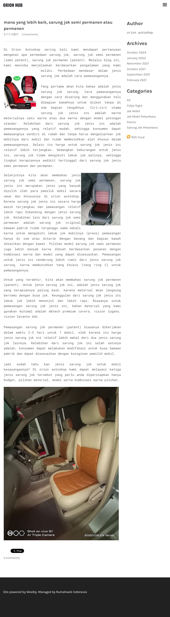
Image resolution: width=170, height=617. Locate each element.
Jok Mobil (133, 111)
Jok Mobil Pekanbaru (141, 116)
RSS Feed (137, 137)
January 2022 (136, 58)
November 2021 (138, 63)
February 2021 (137, 80)
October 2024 (136, 52)
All (128, 100)
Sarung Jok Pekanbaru (142, 127)
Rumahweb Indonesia (71, 592)
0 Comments (30, 34)
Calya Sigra (134, 105)
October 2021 (136, 69)
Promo (131, 122)
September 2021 (138, 74)
